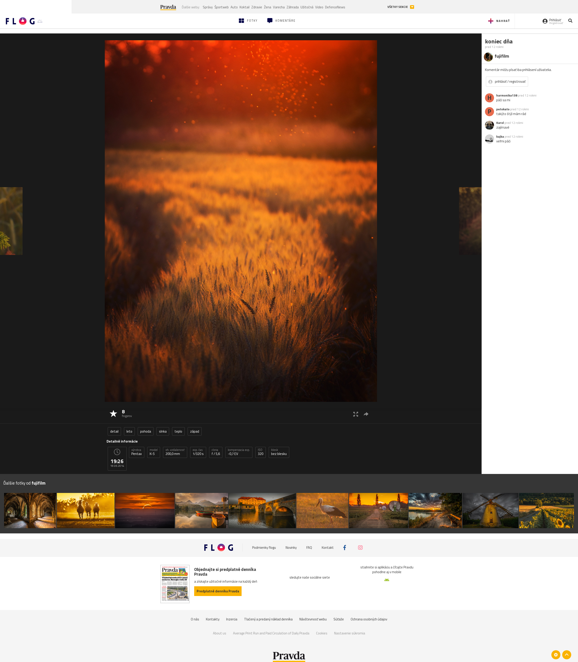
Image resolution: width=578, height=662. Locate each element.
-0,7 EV (239, 452)
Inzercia (231, 619)
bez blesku (279, 452)
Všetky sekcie (397, 7)
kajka (500, 136)
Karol (500, 122)
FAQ (309, 547)
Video (319, 7)
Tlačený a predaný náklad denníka (268, 619)
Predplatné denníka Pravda (218, 591)
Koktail (244, 7)
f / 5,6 (216, 452)
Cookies (321, 633)
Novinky (291, 547)
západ (194, 431)
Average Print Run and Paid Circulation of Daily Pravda (271, 633)
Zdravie (256, 7)
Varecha (279, 7)
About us (219, 633)
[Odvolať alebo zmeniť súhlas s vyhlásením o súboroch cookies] (555, 654)
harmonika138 (506, 95)
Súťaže (338, 619)
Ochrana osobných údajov (369, 619)
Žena (267, 7)
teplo (178, 431)
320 (260, 452)
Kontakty (212, 619)
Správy (208, 7)
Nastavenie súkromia (349, 633)
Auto (234, 7)
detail (114, 431)
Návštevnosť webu (313, 619)
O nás (195, 619)
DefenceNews (335, 7)
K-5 (154, 452)
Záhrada (293, 7)
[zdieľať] (366, 414)
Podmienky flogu (264, 547)
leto (129, 431)
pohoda (145, 431)
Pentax (136, 452)
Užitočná (307, 7)
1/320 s (198, 452)
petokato (503, 109)
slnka (163, 431)
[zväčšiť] (355, 414)
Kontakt (328, 547)
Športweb (221, 7)
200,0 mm (175, 452)
